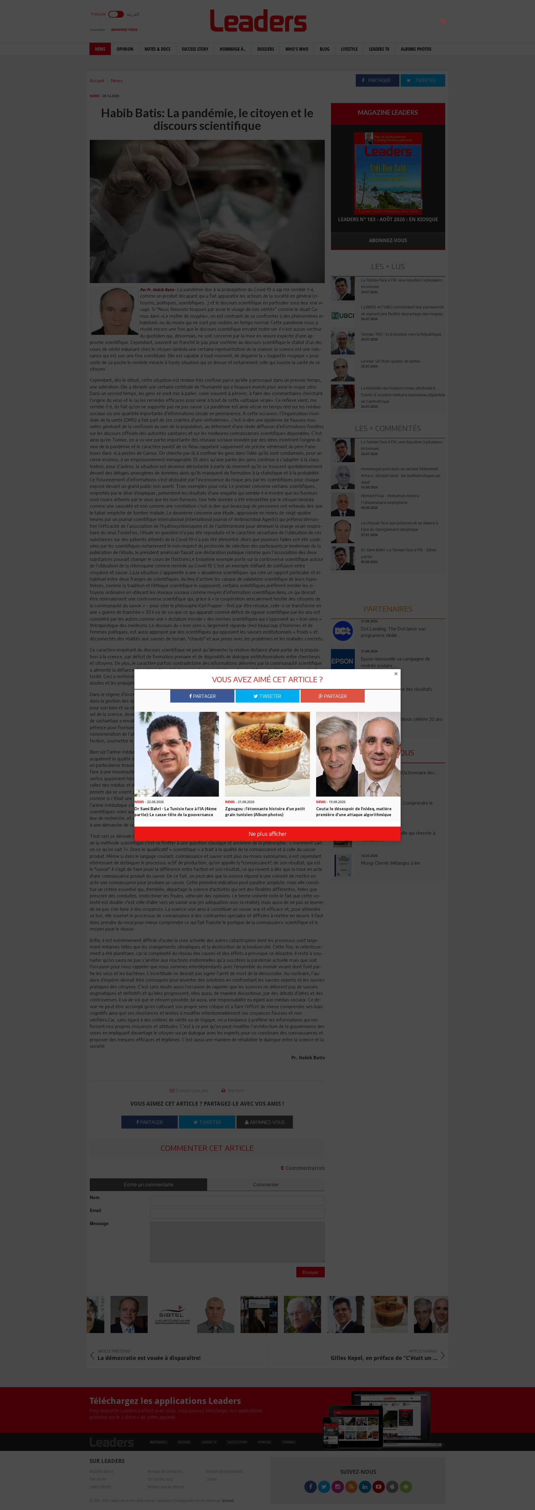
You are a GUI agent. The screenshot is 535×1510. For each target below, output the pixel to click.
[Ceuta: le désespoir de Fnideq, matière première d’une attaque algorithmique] (358, 753)
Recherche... (346, 19)
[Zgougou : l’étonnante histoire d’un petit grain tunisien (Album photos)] (267, 753)
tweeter (269, 696)
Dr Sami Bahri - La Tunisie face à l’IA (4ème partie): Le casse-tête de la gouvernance (175, 811)
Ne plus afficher (268, 833)
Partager (204, 696)
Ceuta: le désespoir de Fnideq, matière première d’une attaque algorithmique (354, 811)
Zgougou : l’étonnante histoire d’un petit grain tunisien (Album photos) (265, 811)
